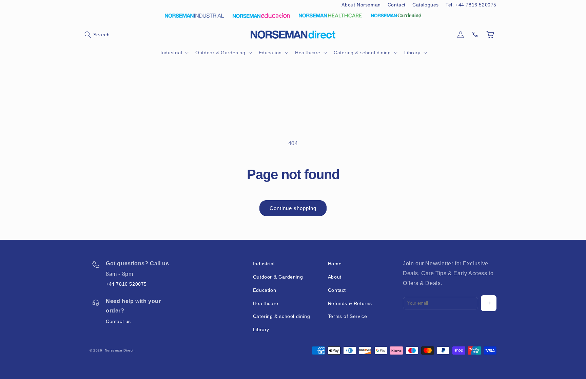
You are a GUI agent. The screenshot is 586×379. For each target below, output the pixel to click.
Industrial (264, 263)
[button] (97, 34)
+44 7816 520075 (126, 284)
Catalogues (425, 4)
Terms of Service (347, 316)
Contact (397, 4)
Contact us (118, 321)
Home (334, 263)
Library (261, 329)
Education (264, 290)
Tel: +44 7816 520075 (471, 4)
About (334, 277)
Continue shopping (293, 208)
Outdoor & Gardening (278, 277)
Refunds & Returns (350, 303)
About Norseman (360, 4)
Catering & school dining (281, 316)
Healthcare (265, 303)
